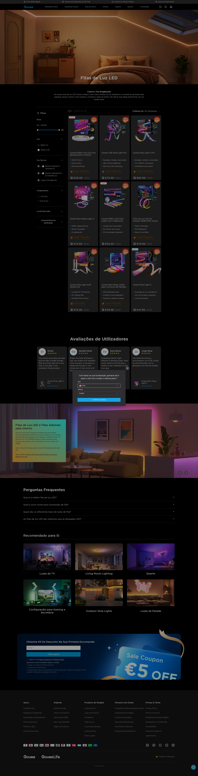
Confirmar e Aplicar (99, 400)
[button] (99, 386)
